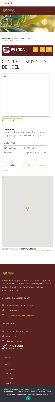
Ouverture (41, 165)
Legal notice (9, 378)
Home (7, 364)
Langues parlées (26, 165)
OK (28, 398)
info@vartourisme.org (14, 341)
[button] (27, 209)
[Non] (52, 394)
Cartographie (9, 165)
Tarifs (6, 170)
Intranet (7, 383)
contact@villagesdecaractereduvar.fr (20, 315)
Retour (49, 49)
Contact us (8, 374)
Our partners (9, 369)
